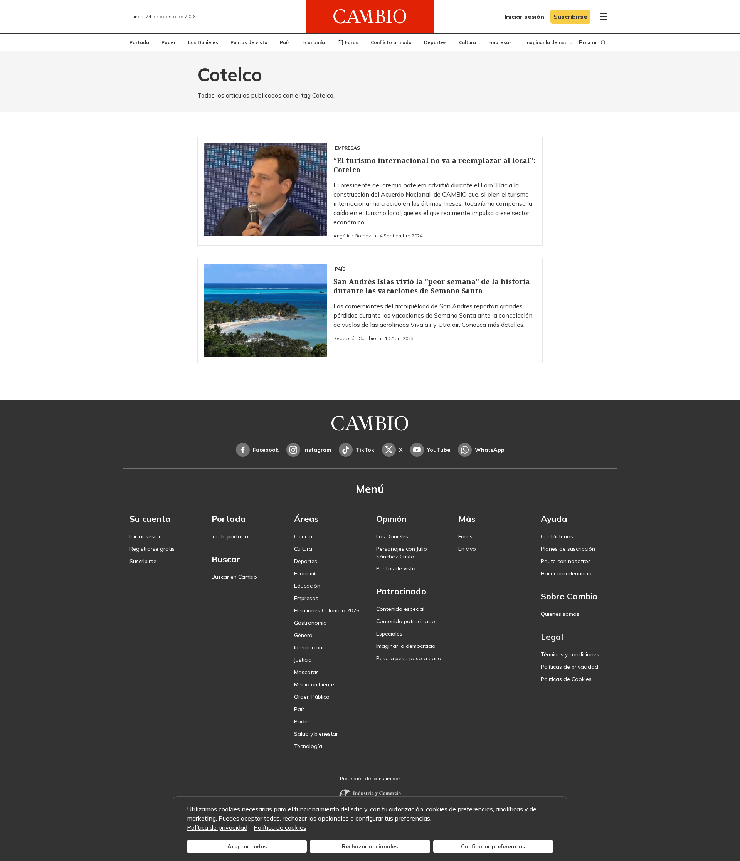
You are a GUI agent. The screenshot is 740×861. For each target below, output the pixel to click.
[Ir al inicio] (370, 16)
